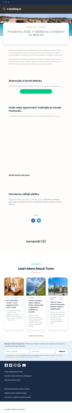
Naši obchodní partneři (12, 380)
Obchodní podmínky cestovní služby (17, 389)
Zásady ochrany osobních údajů (15, 393)
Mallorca (53, 50)
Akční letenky (31, 27)
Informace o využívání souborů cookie (17, 397)
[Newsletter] (24, 365)
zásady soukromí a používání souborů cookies (35, 355)
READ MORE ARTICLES (36, 336)
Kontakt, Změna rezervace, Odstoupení (18, 376)
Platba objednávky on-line (13, 372)
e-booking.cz (21, 409)
